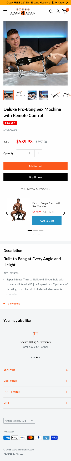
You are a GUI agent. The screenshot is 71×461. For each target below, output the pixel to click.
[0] (65, 11)
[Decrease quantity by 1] (20, 153)
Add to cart (35, 166)
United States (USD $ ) (16, 420)
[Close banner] (67, 3)
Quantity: (8, 153)
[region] (35, 2)
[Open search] (51, 11)
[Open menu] (5, 11)
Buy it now (35, 177)
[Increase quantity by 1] (38, 153)
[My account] (57, 11)
